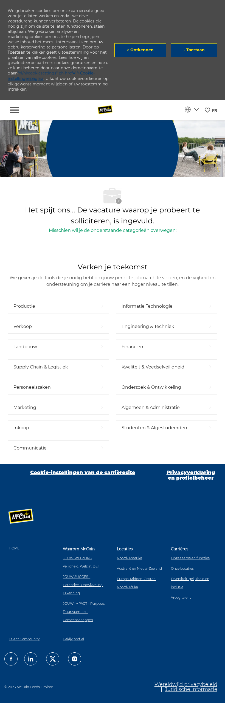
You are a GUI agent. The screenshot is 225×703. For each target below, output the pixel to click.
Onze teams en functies (190, 558)
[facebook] (11, 658)
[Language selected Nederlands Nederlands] (192, 109)
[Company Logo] (105, 109)
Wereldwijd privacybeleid (185, 684)
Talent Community (24, 639)
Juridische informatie (191, 689)
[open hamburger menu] (14, 110)
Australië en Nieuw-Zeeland (139, 568)
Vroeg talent (181, 597)
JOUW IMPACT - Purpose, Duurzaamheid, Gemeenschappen (84, 611)
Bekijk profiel (73, 639)
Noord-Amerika (129, 558)
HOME (14, 548)
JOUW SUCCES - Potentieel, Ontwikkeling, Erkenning (83, 585)
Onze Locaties (182, 568)
